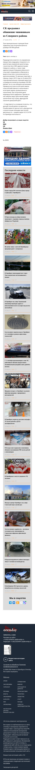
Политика (21, 694)
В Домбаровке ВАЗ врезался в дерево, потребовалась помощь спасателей (16, 587)
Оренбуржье (7, 704)
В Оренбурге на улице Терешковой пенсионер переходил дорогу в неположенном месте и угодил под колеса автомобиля (17, 305)
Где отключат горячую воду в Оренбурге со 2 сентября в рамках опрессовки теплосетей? (17, 334)
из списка (6, 763)
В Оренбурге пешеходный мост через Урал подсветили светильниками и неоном (16, 275)
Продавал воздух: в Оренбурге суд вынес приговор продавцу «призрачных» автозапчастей (17, 393)
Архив (5, 681)
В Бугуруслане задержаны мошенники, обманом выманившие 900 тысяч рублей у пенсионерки (17, 450)
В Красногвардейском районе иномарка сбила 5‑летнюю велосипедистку (17, 561)
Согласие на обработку (11, 665)
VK (4, 122)
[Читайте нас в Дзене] (21, 602)
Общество (21, 696)
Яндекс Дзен (7, 128)
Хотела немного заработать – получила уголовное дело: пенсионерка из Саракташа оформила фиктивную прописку (17, 532)
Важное (20, 684)
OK (4, 126)
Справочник (22, 681)
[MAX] (11, 51)
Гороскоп (6, 687)
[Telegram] (9, 51)
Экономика (7, 696)
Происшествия (22, 691)
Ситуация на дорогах (22, 687)
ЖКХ (4, 702)
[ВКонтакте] (4, 51)
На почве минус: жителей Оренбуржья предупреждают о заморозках (16, 248)
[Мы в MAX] (24, 602)
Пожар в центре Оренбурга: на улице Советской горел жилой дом (16, 504)
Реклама (6, 691)
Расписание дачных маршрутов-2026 (8, 710)
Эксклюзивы (7, 684)
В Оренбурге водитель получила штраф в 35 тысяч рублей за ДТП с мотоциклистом (17, 421)
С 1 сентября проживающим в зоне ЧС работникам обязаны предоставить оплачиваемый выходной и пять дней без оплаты (17, 363)
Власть (5, 694)
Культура (6, 699)
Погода (20, 702)
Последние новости (15, 170)
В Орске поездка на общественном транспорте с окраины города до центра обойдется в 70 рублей (17, 219)
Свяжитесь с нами (9, 635)
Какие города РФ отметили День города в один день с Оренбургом (17, 191)
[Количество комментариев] (17, 195)
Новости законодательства (24, 705)
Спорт (19, 699)
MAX (4, 124)
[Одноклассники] (6, 51)
